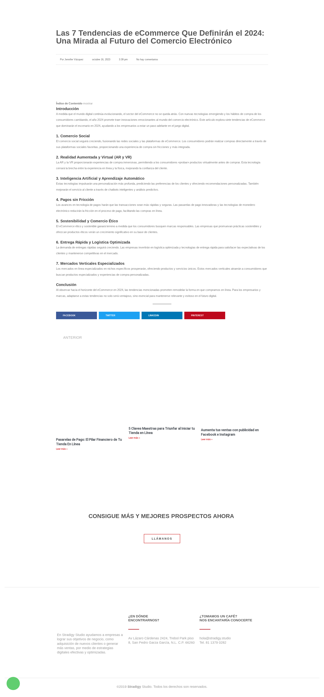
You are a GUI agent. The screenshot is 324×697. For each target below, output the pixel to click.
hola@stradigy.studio (215, 638)
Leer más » (62, 449)
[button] (76, 315)
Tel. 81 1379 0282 (213, 642)
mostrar (88, 103)
